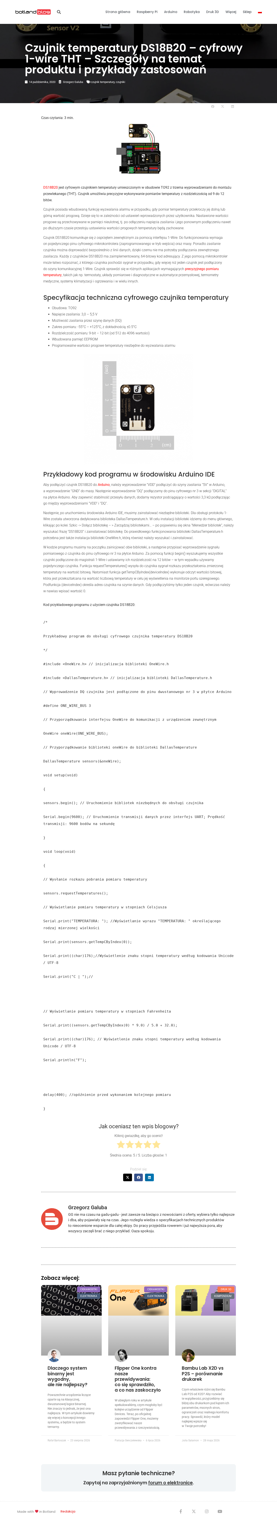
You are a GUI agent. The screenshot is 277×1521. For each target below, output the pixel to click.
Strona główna (117, 12)
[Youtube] (220, 1511)
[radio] (121, 1145)
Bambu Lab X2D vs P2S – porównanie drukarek (203, 1373)
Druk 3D (212, 12)
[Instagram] (207, 1511)
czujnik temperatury (102, 82)
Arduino (170, 12)
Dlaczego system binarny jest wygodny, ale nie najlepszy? (67, 1376)
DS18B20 (51, 187)
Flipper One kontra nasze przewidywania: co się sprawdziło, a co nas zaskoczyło (138, 1379)
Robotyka (192, 12)
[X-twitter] (194, 1511)
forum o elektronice (170, 1483)
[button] (58, 12)
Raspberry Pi (147, 12)
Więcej (230, 12)
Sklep (247, 12)
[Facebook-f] (181, 1511)
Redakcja (68, 1511)
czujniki (120, 82)
